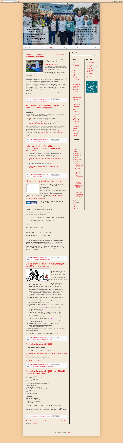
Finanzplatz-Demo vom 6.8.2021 (39, 344)
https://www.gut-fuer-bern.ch (35, 119)
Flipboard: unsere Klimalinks (91, 64)
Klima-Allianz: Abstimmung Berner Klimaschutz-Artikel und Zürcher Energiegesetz (45, 107)
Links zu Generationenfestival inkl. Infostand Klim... (78, 177)
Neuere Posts (29, 420)
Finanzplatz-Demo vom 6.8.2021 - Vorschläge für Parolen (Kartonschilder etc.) (45, 372)
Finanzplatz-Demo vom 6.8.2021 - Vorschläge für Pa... (78, 196)
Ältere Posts (64, 420)
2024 (74, 146)
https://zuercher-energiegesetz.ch (37, 123)
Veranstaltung (45, 101)
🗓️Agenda (52, 48)
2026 (74, 142)
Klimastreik (44, 339)
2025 (74, 144)
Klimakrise (40, 101)
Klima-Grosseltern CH (92, 66)
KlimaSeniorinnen (91, 77)
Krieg (74, 102)
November (77, 155)
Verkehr (75, 128)
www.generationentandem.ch (51, 64)
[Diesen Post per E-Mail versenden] (52, 99)
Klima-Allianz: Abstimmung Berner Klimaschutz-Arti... (78, 171)
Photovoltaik (76, 114)
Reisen (74, 123)
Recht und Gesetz (77, 119)
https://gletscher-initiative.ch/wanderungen (39, 164)
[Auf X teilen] (55, 99)
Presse (74, 118)
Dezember (77, 153)
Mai (76, 204)
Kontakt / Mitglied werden (66, 48)
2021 (74, 151)
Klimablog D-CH (91, 62)
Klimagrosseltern (77, 97)
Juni (76, 202)
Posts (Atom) (34, 423)
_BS (74, 67)
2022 (74, 149)
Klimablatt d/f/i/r (90, 68)
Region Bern (76, 121)
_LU (74, 70)
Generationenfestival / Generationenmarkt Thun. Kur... (78, 165)
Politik (45, 141)
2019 (74, 208)
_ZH (33, 141)
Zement (75, 135)
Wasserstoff (75, 131)
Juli (75, 200)
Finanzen (75, 82)
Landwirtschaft (76, 104)
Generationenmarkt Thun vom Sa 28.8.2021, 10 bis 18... (78, 187)
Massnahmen (76, 106)
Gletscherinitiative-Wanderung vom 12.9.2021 (44, 181)
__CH (31, 259)
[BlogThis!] (54, 99)
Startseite (27, 48)
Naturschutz (76, 111)
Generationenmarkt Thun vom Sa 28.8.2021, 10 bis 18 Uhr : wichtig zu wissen (45, 265)
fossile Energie (76, 84)
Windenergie (76, 133)
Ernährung (75, 81)
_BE (30, 101)
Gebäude (75, 87)
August (76, 161)
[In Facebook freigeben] (57, 99)
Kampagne (36, 141)
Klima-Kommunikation (76, 95)
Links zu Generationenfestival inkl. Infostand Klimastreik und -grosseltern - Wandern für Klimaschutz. (44, 148)
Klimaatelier (90, 73)
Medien (75, 108)
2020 (74, 206)
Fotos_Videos (35, 101)
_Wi (74, 74)
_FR (74, 69)
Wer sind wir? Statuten (40, 48)
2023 (74, 148)
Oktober (76, 157)
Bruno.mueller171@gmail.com (56, 195)
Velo (74, 125)
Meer (74, 109)
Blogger (68, 432)
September (77, 159)
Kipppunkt (75, 91)
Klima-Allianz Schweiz (90, 71)
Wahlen (75, 130)
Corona (75, 77)
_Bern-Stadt (76, 65)
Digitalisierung (76, 79)
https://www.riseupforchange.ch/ (33, 360)
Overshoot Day (76, 113)
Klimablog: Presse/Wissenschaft (86, 48)
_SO (74, 72)
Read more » (29, 95)
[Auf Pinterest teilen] (58, 99)
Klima (74, 93)
